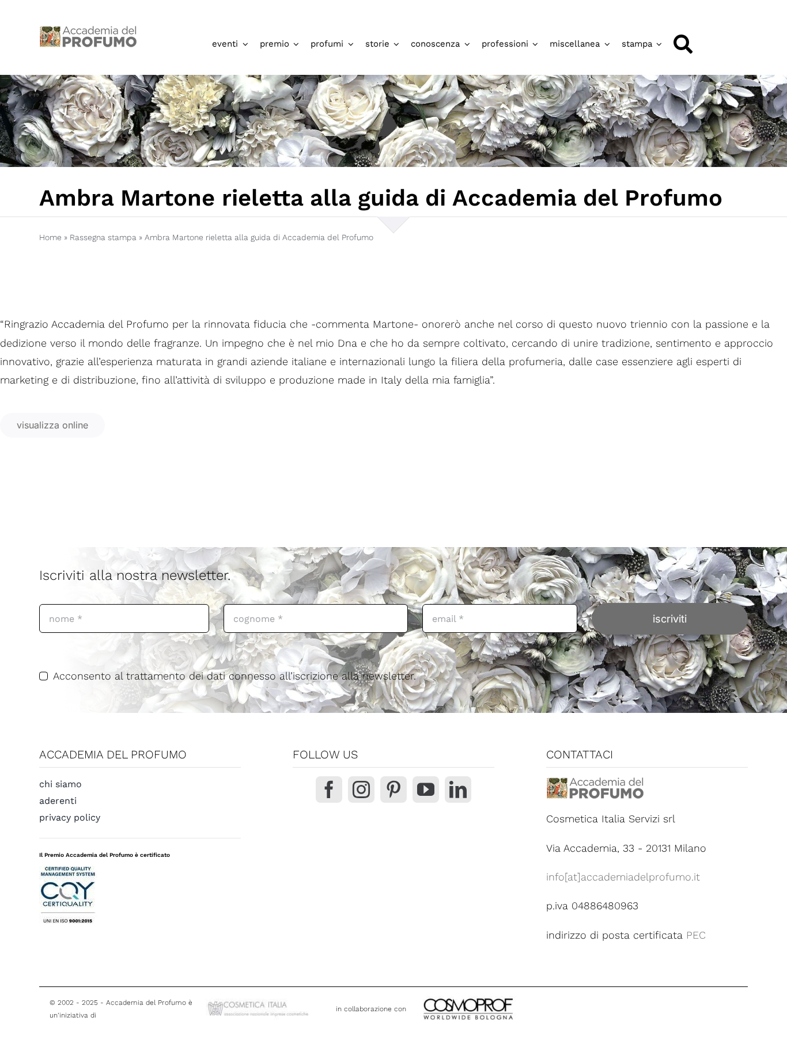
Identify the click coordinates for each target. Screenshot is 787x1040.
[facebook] (329, 789)
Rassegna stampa (103, 237)
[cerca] (683, 44)
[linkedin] (458, 789)
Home (50, 237)
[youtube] (426, 789)
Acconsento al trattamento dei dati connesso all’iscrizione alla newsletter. (234, 676)
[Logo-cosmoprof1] (505, 997)
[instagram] (361, 789)
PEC (696, 935)
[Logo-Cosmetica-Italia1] (259, 1003)
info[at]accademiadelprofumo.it (623, 877)
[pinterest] (393, 789)
